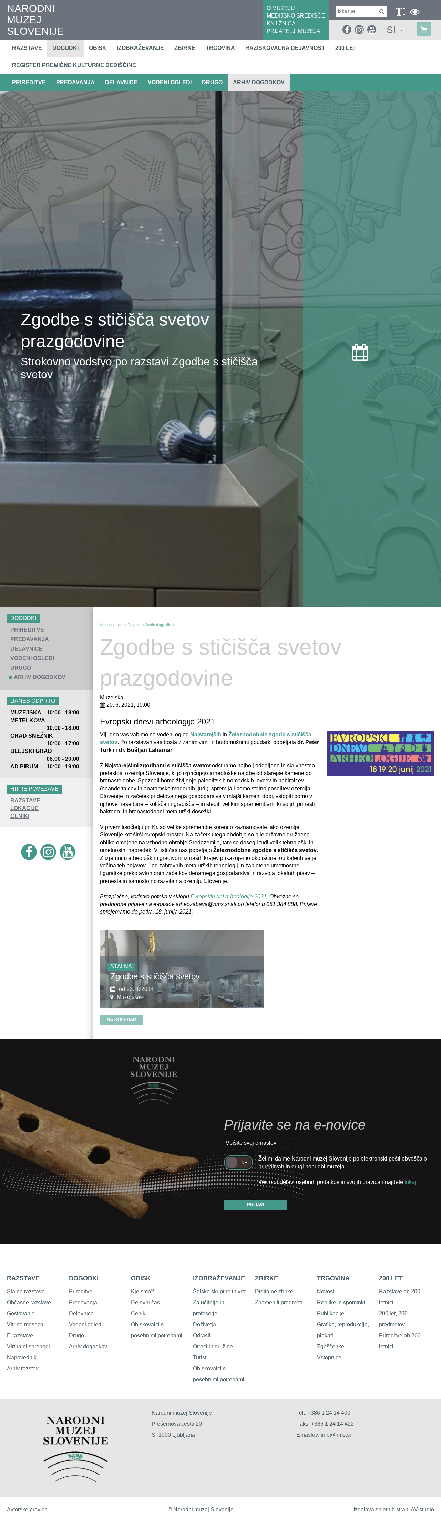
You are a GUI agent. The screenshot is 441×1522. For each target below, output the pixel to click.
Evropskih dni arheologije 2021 (229, 896)
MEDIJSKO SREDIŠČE (296, 16)
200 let (346, 48)
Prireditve (80, 1291)
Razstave (27, 48)
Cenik (138, 1313)
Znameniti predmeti (278, 1302)
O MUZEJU (281, 8)
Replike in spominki (341, 1302)
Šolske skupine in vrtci (220, 1291)
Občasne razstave (29, 1302)
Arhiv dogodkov (259, 82)
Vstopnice (329, 1357)
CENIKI (19, 816)
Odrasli (202, 1335)
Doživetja (204, 1324)
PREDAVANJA (75, 82)
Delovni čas (145, 1302)
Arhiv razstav (23, 1368)
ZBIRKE (266, 1278)
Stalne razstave (26, 1291)
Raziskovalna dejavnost (285, 48)
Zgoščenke (330, 1346)
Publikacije (330, 1313)
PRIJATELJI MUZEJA (293, 31)
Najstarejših (205, 734)
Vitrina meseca (25, 1324)
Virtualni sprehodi (28, 1346)
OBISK (141, 1278)
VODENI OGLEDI (170, 82)
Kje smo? (142, 1291)
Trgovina (220, 48)
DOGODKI (84, 1278)
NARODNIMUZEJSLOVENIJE (35, 20)
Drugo (76, 1335)
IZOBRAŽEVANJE (219, 1278)
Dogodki (65, 48)
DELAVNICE (121, 82)
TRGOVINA (333, 1278)
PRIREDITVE (29, 82)
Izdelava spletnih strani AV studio (393, 1509)
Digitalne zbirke (274, 1291)
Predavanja (83, 1302)
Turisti (200, 1357)
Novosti (326, 1291)
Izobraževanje (140, 48)
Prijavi (255, 1204)
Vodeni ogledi (86, 1324)
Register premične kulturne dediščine (74, 65)
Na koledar (121, 1019)
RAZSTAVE (25, 800)
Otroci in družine (213, 1346)
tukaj (410, 1182)
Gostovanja (21, 1313)
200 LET (391, 1278)
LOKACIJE (24, 808)
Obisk (97, 48)
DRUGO (212, 82)
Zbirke (184, 48)
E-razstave (20, 1335)
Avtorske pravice (27, 1509)
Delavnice (81, 1313)
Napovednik (22, 1357)
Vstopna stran (111, 625)
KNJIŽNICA (281, 23)
